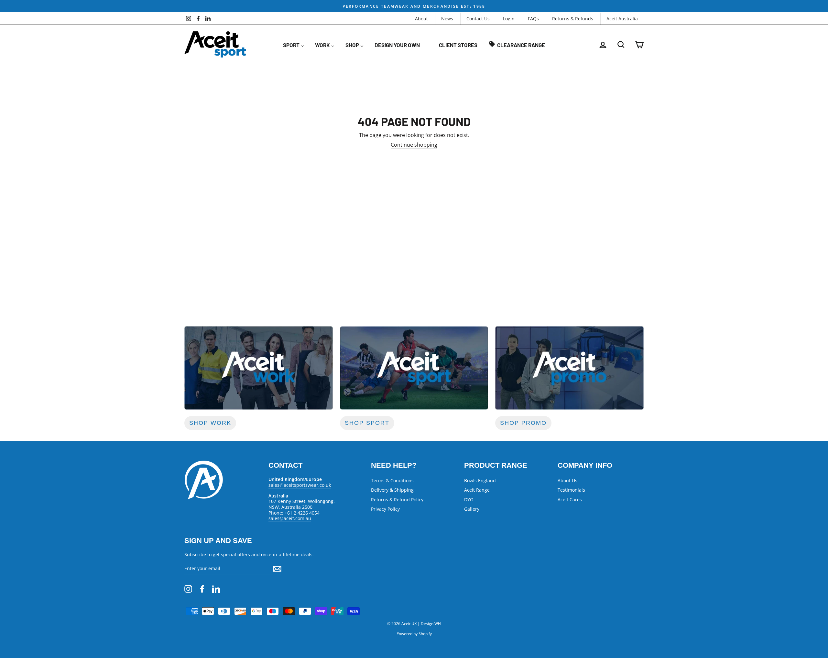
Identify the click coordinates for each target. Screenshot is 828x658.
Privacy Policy (385, 509)
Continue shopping (414, 144)
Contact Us (478, 19)
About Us (567, 480)
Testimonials (571, 490)
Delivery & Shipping (392, 490)
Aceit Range (477, 490)
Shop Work (210, 423)
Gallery (471, 509)
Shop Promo (523, 423)
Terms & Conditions (392, 480)
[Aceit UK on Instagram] (188, 589)
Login (509, 19)
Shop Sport (367, 423)
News (447, 19)
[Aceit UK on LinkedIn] (216, 589)
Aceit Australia (622, 19)
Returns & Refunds (572, 19)
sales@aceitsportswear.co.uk (299, 485)
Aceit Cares (570, 499)
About (421, 19)
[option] (414, 6)
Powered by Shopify (414, 633)
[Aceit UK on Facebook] (202, 589)
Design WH (431, 623)
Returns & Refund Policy (397, 499)
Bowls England (480, 480)
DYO (469, 499)
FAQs (533, 19)
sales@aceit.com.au (289, 518)
